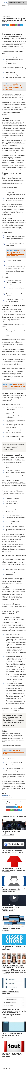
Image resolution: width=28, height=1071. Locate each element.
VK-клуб (4, 2)
